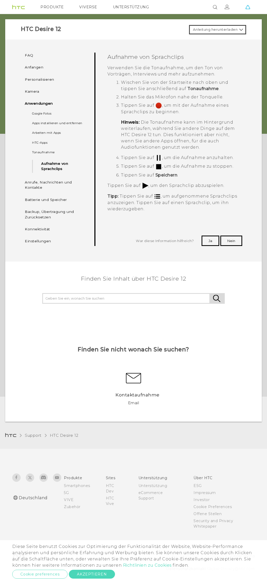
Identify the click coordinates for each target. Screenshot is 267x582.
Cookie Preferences (212, 506)
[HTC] (18, 7)
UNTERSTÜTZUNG (131, 7)
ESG (197, 485)
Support (33, 435)
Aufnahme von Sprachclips (54, 166)
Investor (201, 499)
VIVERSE (88, 7)
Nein (231, 241)
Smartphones (77, 485)
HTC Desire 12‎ (64, 435)
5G (66, 492)
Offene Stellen (207, 513)
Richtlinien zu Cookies (147, 565)
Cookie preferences (39, 574)
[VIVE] (247, 7)
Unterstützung (152, 485)
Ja (210, 241)
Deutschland (33, 497)
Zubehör (72, 506)
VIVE (69, 499)
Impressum (204, 492)
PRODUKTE (52, 7)
